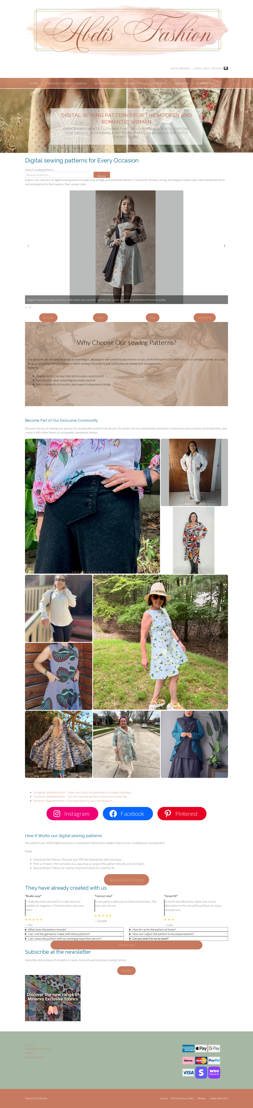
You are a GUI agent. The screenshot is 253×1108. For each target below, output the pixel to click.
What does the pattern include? (47, 929)
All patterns (205, 317)
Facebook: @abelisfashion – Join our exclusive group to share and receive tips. (80, 796)
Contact (205, 83)
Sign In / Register (180, 68)
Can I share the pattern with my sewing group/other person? (65, 938)
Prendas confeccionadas (66, 83)
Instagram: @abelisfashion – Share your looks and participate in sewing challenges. (82, 792)
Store (33, 83)
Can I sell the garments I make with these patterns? (59, 934)
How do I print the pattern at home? (154, 929)
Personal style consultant (145, 83)
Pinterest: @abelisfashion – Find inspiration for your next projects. (73, 800)
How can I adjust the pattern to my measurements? (163, 934)
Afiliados (29, 1053)
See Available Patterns (126, 879)
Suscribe (126, 970)
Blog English (105, 83)
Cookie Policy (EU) (35, 1057)
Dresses (48, 317)
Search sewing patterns (39, 169)
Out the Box (41, 1098)
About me (182, 83)
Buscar (102, 176)
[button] (224, 246)
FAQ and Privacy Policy (38, 1048)
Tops (152, 317)
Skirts (100, 317)
